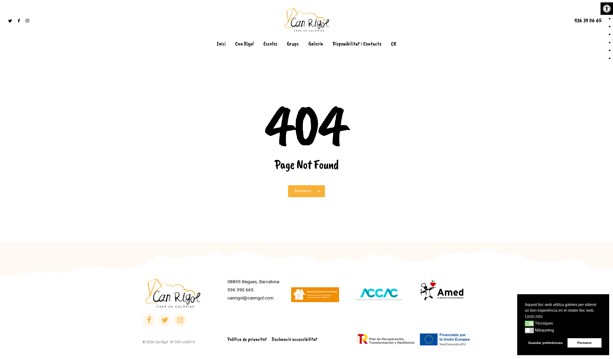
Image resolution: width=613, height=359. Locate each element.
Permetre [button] (584, 343)
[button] (607, 8)
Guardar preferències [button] (545, 343)
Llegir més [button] (534, 316)
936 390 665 (240, 290)
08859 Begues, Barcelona (253, 281)
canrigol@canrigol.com (250, 298)
